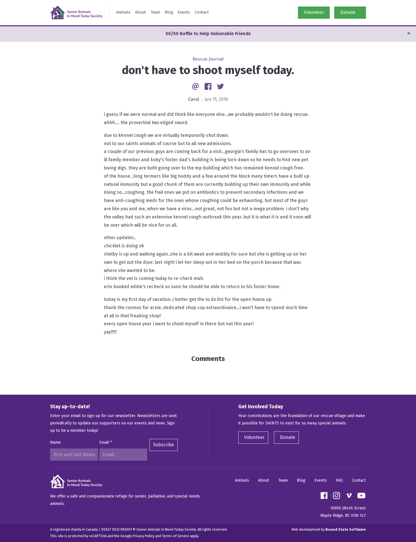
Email (105, 442)
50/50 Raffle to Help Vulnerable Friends (208, 33)
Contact (202, 12)
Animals (123, 12)
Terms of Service (175, 536)
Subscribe (163, 444)
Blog (169, 12)
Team (155, 12)
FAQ (339, 480)
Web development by (328, 529)
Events (184, 12)
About (140, 12)
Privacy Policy (143, 536)
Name (55, 442)
